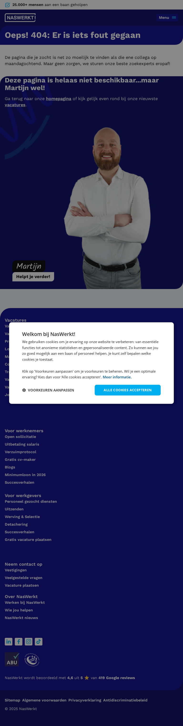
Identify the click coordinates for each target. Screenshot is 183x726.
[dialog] (91, 363)
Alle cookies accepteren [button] (128, 390)
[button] (48, 390)
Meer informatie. (117, 377)
